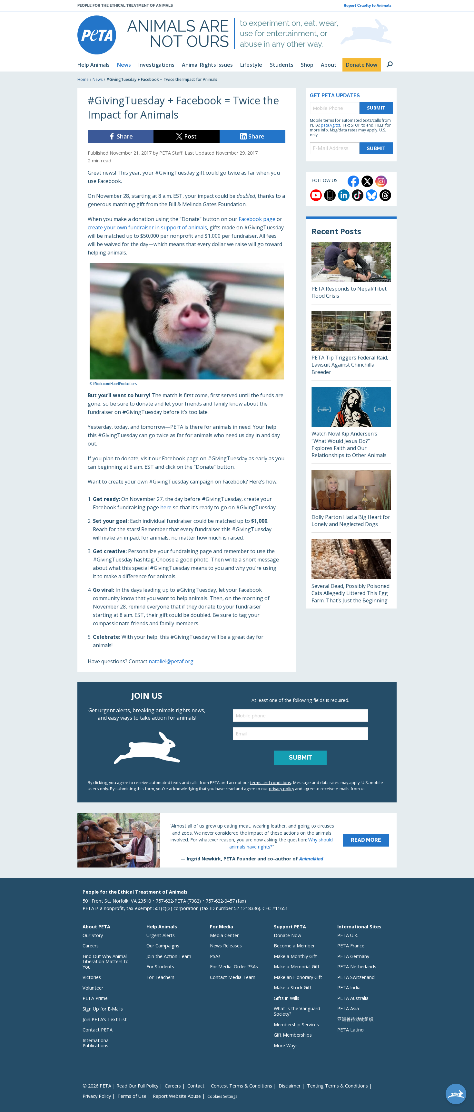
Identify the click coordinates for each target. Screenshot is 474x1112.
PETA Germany (353, 956)
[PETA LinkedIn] (344, 195)
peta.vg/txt (330, 125)
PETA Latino (350, 1030)
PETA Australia (353, 998)
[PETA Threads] (385, 195)
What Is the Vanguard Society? (297, 1011)
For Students (160, 966)
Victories (92, 977)
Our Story (93, 935)
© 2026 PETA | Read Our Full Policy (120, 1086)
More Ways (286, 1045)
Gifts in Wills (286, 998)
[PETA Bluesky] (371, 195)
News (98, 79)
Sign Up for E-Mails (103, 1009)
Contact (195, 1086)
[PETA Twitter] (367, 181)
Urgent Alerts (160, 935)
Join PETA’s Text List (105, 1019)
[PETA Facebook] (353, 181)
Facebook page (257, 219)
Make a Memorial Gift (297, 966)
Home (83, 79)
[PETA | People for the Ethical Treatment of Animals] (96, 34)
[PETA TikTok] (357, 195)
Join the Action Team (168, 956)
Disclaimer (290, 1086)
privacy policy (281, 788)
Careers (91, 946)
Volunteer (93, 988)
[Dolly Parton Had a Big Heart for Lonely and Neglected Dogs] (351, 501)
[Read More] (237, 840)
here (166, 507)
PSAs (215, 956)
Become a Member (294, 946)
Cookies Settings (222, 1096)
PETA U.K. (347, 935)
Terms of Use (131, 1096)
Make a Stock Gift (292, 987)
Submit (376, 108)
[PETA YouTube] (316, 195)
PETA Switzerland (356, 977)
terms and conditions (270, 782)
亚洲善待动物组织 (355, 1019)
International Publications (96, 1043)
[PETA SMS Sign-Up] (330, 195)
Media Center (224, 935)
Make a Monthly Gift (295, 956)
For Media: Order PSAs (234, 966)
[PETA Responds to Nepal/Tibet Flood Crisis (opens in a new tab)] (351, 273)
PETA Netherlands (356, 966)
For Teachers (160, 977)
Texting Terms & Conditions (337, 1086)
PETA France (350, 946)
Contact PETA (98, 1030)
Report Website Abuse (177, 1096)
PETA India (348, 987)
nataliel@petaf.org (171, 661)
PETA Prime (95, 998)
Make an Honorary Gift (298, 977)
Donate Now (287, 935)
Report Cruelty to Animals (367, 6)
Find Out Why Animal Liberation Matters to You (106, 961)
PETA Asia (348, 1008)
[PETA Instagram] (381, 181)
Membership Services (296, 1024)
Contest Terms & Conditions (241, 1086)
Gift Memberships (293, 1035)
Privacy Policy (97, 1096)
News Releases (226, 946)
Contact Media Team (232, 977)
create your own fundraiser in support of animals (147, 227)
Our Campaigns (162, 946)
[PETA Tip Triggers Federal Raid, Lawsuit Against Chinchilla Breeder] (351, 345)
